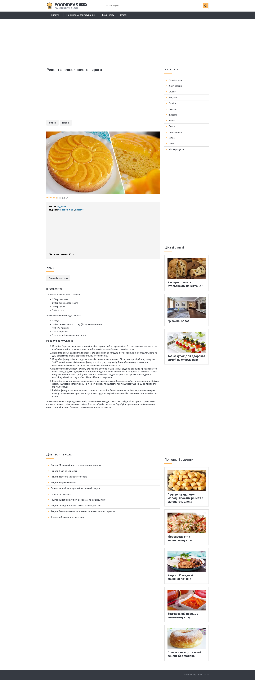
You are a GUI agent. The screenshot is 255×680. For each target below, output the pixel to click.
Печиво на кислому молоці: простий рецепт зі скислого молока (185, 498)
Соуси (172, 126)
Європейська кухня (58, 278)
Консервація (175, 132)
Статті (123, 15)
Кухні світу (108, 15)
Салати (172, 91)
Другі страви (175, 86)
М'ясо (172, 138)
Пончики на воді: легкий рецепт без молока (184, 654)
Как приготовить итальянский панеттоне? (185, 284)
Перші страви (175, 80)
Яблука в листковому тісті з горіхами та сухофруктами (78, 499)
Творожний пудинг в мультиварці (67, 517)
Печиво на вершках (61, 494)
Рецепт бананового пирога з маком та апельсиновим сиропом (83, 511)
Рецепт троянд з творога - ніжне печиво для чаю (76, 505)
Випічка (52, 123)
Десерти (173, 114)
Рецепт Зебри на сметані (63, 482)
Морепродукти (176, 149)
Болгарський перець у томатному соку (182, 615)
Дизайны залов (178, 321)
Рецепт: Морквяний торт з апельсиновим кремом (76, 465)
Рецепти (54, 15)
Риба (171, 143)
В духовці (62, 206)
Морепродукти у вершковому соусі (180, 538)
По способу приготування (80, 15)
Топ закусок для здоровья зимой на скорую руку (186, 357)
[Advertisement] (127, 41)
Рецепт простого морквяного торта (69, 476)
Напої (172, 120)
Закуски (173, 97)
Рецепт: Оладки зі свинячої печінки (180, 577)
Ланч (71, 210)
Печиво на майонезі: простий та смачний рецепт (75, 488)
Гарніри (172, 103)
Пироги (66, 123)
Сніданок (63, 210)
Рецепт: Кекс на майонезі (64, 471)
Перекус (79, 210)
